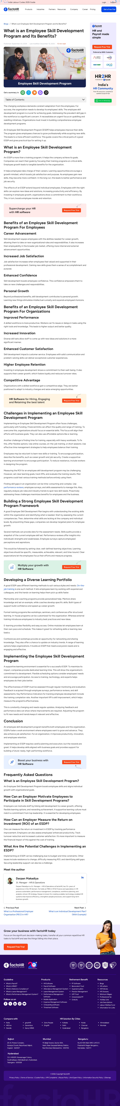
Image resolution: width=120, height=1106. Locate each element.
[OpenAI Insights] (22, 92)
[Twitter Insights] (46, 92)
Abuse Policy (63, 1078)
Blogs (6, 24)
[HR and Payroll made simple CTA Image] (103, 45)
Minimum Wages (106, 994)
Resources (62, 9)
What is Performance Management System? (22, 994)
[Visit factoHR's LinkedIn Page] (15, 1004)
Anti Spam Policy (76, 1078)
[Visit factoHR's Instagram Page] (20, 1004)
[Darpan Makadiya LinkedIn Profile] (82, 877)
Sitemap (108, 1078)
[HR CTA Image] (45, 212)
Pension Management (80, 991)
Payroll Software (49, 986)
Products (28, 9)
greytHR (28, 1023)
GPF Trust (75, 994)
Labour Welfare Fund (107, 1005)
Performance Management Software (53, 995)
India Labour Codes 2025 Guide (19, 2)
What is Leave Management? (16, 991)
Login (104, 2)
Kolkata (65, 1023)
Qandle (8, 1028)
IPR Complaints (51, 1078)
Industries (40, 9)
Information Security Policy (93, 1078)
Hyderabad (66, 1028)
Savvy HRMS (29, 1028)
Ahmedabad (104, 1023)
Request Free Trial (15, 947)
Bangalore (84, 1028)
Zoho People (48, 1023)
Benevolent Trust (78, 986)
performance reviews (14, 487)
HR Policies (104, 989)
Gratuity (75, 1000)
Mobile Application (50, 999)
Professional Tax (106, 997)
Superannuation (77, 989)
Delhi (64, 1025)
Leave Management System (54, 991)
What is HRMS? (11, 986)
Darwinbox (29, 1025)
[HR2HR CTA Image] (103, 88)
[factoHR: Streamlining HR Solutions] (11, 9)
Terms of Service (27, 1078)
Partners (52, 9)
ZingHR (46, 1025)
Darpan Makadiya (27, 878)
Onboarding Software (51, 1005)
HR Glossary (104, 991)
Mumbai (103, 1025)
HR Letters (104, 986)
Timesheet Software (51, 1007)
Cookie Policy (40, 1078)
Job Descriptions (106, 1002)
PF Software (76, 983)
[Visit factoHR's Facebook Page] (6, 1004)
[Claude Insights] (34, 92)
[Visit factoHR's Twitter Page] (10, 1004)
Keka (8, 1023)
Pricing (92, 9)
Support (113, 2)
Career (85, 9)
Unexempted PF (77, 997)
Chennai (84, 1025)
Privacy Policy (14, 1078)
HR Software (48, 983)
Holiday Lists (104, 1000)
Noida (83, 1023)
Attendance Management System (56, 989)
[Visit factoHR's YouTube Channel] (24, 1004)
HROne (8, 1025)
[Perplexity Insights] (28, 92)
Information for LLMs (107, 1008)
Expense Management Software (55, 1002)
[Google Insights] (40, 92)
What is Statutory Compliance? (17, 989)
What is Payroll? (11, 983)
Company (74, 9)
